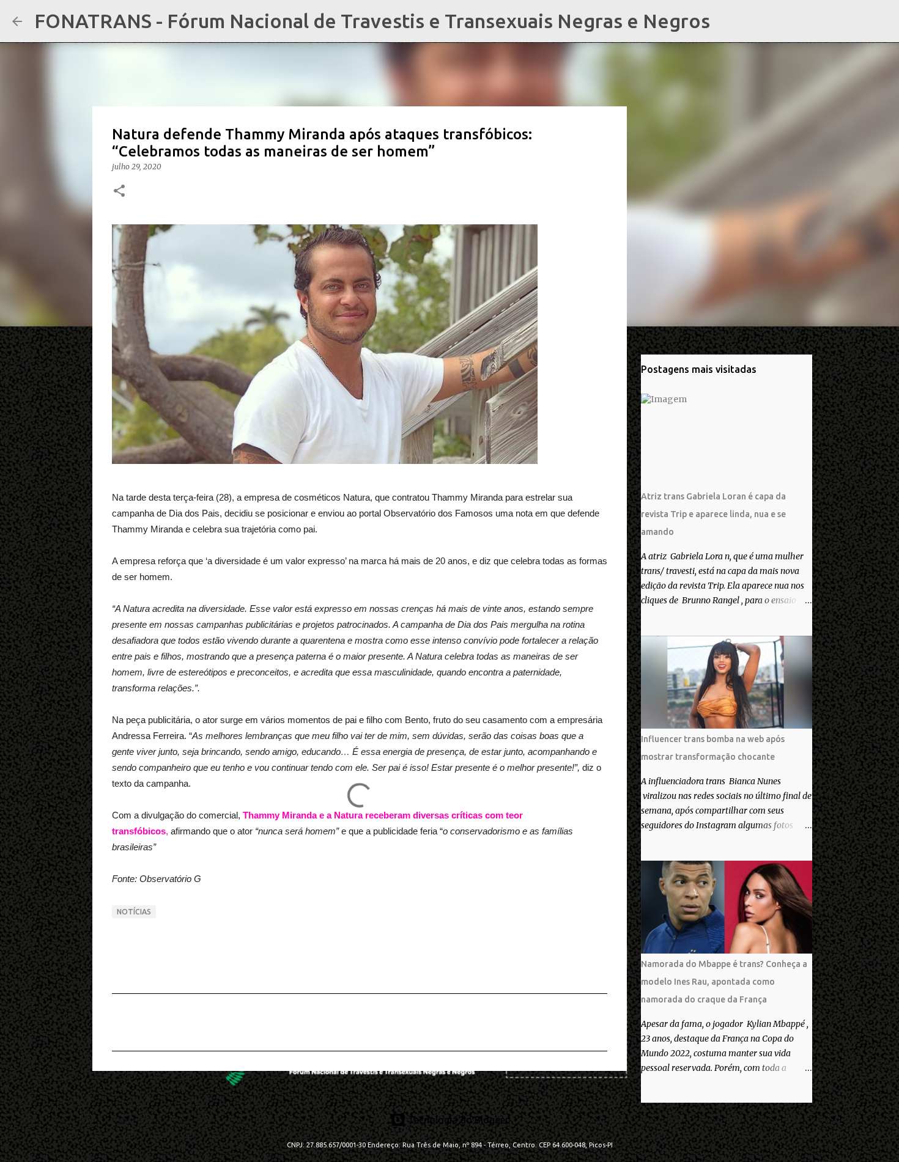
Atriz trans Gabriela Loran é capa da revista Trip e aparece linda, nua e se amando (713, 514)
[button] (119, 191)
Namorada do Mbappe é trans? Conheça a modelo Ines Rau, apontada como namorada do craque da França (724, 981)
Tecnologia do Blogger (457, 1119)
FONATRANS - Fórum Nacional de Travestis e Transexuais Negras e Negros (372, 21)
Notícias (134, 912)
